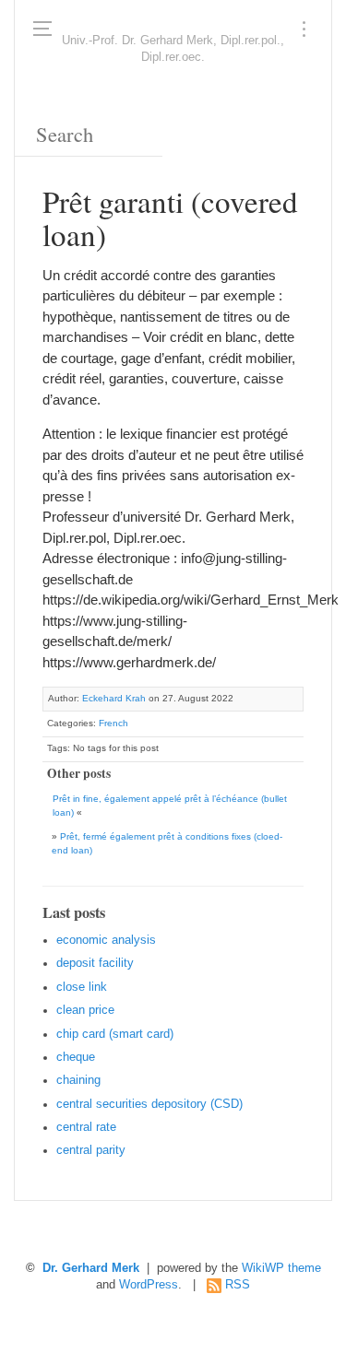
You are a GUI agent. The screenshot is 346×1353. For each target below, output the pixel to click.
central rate (86, 1127)
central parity (90, 1150)
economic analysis (106, 940)
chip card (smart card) (114, 1034)
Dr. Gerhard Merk (90, 1268)
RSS (237, 1284)
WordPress (148, 1284)
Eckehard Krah (114, 698)
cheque (75, 1057)
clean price (85, 1010)
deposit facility (95, 963)
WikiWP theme (281, 1268)
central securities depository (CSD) (149, 1104)
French (113, 723)
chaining (78, 1080)
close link (81, 987)
